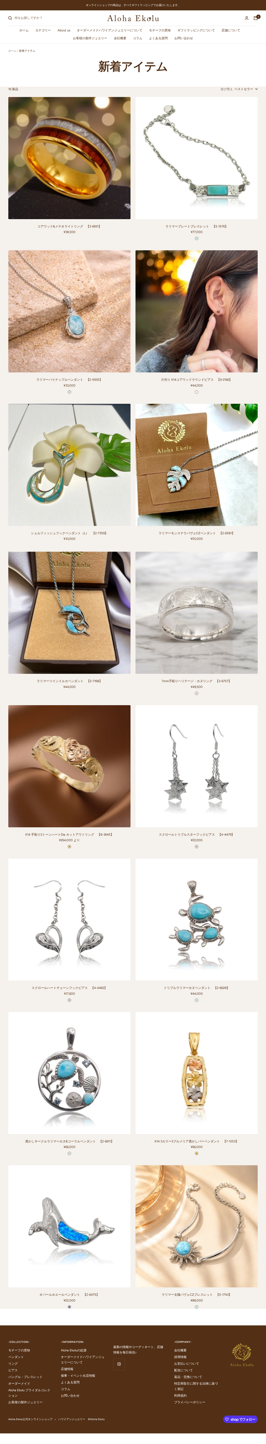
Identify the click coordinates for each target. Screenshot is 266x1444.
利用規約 (180, 1395)
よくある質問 (158, 38)
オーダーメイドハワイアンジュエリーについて (109, 30)
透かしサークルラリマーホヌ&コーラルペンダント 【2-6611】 (69, 1141)
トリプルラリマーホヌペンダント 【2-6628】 (197, 988)
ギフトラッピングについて (196, 30)
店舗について (231, 30)
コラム (137, 38)
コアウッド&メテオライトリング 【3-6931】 (69, 226)
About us (64, 30)
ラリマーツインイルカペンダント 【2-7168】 (69, 681)
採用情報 (180, 1357)
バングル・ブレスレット (25, 1377)
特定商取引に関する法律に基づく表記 (196, 1386)
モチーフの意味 (160, 30)
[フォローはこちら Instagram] (119, 1364)
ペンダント (16, 1357)
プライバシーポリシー (189, 1402)
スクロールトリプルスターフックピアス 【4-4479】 (196, 834)
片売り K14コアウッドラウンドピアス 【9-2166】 (196, 380)
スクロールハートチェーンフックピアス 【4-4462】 (69, 988)
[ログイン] (247, 18)
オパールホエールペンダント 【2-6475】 (69, 1295)
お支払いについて (186, 1363)
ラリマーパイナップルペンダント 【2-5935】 (69, 380)
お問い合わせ (183, 38)
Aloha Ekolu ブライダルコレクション (29, 1392)
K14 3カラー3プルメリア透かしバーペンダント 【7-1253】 (197, 1141)
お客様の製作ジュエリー (90, 38)
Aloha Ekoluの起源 (73, 1350)
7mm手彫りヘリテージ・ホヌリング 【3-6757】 (197, 681)
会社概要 (120, 38)
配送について (183, 1370)
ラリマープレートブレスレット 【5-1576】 (196, 226)
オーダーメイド (19, 1383)
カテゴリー (43, 30)
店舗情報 (67, 1369)
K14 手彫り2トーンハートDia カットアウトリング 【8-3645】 (69, 834)
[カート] (256, 18)
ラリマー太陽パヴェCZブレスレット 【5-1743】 (197, 1295)
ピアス (13, 1370)
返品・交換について (188, 1377)
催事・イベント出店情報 (78, 1376)
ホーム (24, 30)
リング (13, 1363)
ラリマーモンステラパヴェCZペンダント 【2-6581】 (197, 533)
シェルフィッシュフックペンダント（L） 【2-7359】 (69, 533)
